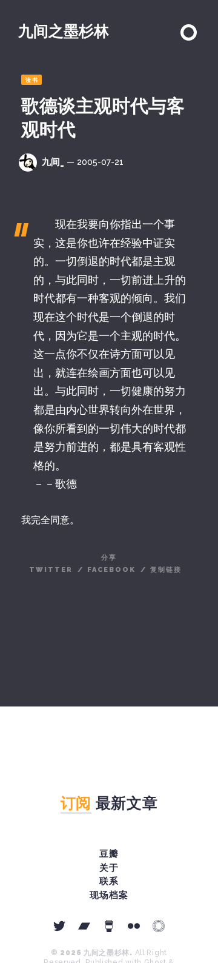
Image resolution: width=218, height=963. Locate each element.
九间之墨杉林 (63, 31)
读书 (32, 80)
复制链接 (166, 570)
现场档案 (109, 895)
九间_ (53, 161)
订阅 (76, 803)
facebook (111, 570)
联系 (109, 881)
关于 (109, 867)
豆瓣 (109, 853)
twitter (51, 570)
